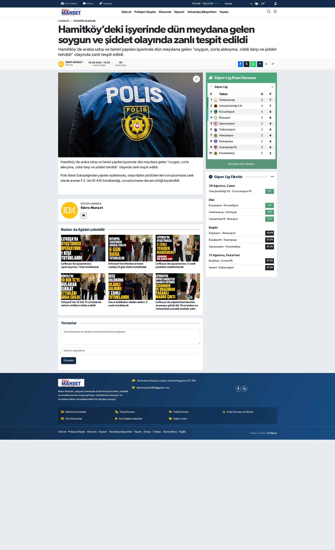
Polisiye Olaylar (145, 11)
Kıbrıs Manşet (92, 208)
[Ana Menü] (275, 12)
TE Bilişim (272, 433)
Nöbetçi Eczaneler (75, 412)
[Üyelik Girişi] (274, 3)
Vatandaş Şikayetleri (201, 11)
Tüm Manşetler (73, 418)
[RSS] (244, 388)
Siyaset (179, 11)
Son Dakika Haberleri (130, 418)
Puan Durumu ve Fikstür (240, 412)
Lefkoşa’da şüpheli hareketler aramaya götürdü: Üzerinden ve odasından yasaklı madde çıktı (177, 305)
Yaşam (223, 11)
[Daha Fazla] (260, 64)
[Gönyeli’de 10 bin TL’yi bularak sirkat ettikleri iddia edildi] (83, 286)
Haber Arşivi (180, 418)
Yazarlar (107, 3)
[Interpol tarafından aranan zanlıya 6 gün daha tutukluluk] (130, 248)
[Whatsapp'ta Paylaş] (253, 64)
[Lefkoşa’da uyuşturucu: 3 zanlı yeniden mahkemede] (178, 248)
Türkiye (157, 431)
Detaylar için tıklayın (241, 164)
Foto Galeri (70, 3)
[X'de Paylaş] (247, 64)
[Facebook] (238, 388)
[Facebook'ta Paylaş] (240, 64)
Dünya (147, 431)
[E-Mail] (84, 216)
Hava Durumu (127, 412)
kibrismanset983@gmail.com (153, 387)
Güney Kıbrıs (170, 431)
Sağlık (182, 431)
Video (90, 3)
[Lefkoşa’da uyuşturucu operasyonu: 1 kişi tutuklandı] (83, 248)
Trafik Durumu (181, 412)
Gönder (69, 360)
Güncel (126, 11)
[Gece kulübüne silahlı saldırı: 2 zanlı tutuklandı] (130, 286)
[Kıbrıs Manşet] (69, 210)
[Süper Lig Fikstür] (272, 176)
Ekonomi (165, 11)
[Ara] (269, 12)
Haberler (63, 21)
